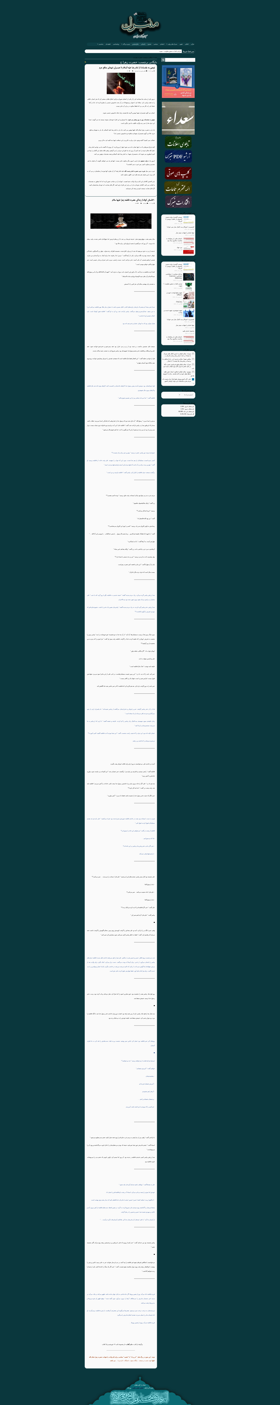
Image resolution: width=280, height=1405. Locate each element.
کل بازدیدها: (190, 414)
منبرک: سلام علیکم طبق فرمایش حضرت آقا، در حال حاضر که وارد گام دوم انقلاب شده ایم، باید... (178, 366)
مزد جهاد (179, 247)
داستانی (143, 44)
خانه (155, 57)
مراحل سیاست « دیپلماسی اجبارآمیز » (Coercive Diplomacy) (174, 276)
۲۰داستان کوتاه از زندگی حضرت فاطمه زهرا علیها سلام (133, 200)
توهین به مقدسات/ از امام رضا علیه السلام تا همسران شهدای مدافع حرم (127, 67)
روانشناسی (116, 44)
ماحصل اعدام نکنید (188, 331)
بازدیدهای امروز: (189, 406)
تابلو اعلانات (145, 203)
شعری (149, 44)
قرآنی (192, 44)
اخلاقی (187, 44)
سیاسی (156, 44)
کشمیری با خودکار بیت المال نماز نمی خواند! (180, 227)
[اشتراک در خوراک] (85, 62)
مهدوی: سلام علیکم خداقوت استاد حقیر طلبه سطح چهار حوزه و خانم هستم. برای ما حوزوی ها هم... (178, 374)
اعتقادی (162, 44)
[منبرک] (140, 24)
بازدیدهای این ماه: (188, 411)
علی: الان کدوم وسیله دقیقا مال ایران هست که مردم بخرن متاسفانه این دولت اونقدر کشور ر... (178, 381)
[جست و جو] (163, 60)
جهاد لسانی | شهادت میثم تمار (185, 233)
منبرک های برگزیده (137, 71)
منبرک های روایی (172, 44)
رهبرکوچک (178, 51)
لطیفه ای (108, 44)
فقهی (181, 44)
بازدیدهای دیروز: (189, 409)
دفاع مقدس (135, 44)
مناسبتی (101, 44)
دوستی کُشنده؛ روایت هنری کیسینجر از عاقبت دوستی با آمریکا (173, 219)
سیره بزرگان (126, 44)
